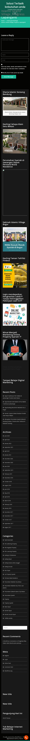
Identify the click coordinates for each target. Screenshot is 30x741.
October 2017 (8, 519)
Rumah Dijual (8, 610)
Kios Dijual (7, 570)
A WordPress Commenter (9, 641)
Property (7, 599)
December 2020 (9, 458)
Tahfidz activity (8, 618)
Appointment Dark (12, 738)
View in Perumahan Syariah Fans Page (12, 368)
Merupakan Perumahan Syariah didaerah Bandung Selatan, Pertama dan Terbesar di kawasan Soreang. (14, 421)
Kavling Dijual (8, 559)
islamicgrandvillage (12, 20)
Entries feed (8, 663)
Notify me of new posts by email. (13, 72)
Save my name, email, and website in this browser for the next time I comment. (13, 67)
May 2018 (7, 493)
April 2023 (7, 439)
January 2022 (8, 443)
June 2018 (7, 489)
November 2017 (9, 516)
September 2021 (9, 447)
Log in (6, 659)
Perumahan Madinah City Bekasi (13, 582)
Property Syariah (9, 603)
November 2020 (9, 462)
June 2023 (7, 436)
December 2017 (9, 512)
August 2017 (8, 527)
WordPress (18, 737)
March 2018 (8, 500)
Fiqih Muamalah (9, 540)
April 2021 (7, 451)
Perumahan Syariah (10, 595)
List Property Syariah (10, 574)
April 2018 (7, 497)
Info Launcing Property (10, 551)
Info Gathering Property (11, 544)
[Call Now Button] (26, 737)
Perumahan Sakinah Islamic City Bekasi (15, 591)
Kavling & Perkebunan (10, 555)
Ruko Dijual (7, 607)
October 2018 (8, 481)
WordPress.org (8, 671)
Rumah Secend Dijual (10, 614)
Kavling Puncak (8, 566)
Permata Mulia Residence (11, 578)
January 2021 (8, 455)
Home (3, 20)
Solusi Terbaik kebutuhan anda (15, 5)
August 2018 (8, 485)
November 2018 (9, 478)
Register (7, 655)
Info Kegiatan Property (10, 547)
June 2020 (7, 466)
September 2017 (9, 523)
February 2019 (8, 474)
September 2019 (9, 470)
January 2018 (8, 508)
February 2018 (8, 504)
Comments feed (9, 667)
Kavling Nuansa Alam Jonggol (12, 563)
